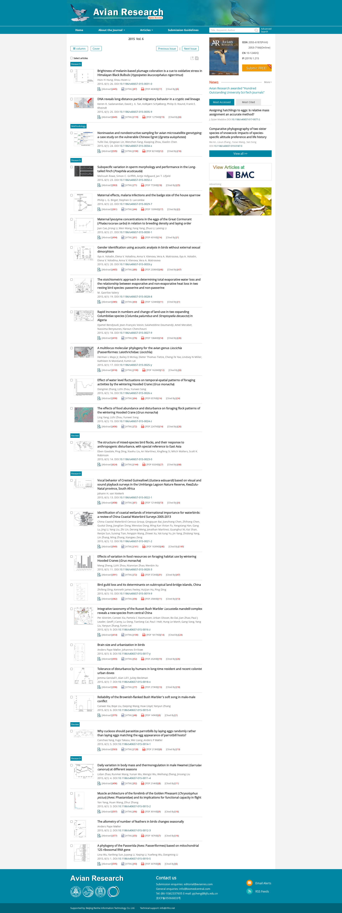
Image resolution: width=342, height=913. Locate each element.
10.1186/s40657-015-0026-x (136, 393)
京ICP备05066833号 (169, 898)
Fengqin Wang (135, 533)
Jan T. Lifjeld (163, 176)
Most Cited (248, 102)
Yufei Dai (102, 142)
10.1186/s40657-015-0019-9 (136, 593)
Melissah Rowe (106, 176)
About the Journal (111, 30)
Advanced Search (266, 30)
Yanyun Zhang (110, 625)
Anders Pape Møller (109, 649)
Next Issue (190, 48)
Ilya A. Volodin (105, 256)
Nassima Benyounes (109, 328)
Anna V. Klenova (146, 256)
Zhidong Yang (191, 533)
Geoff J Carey (114, 621)
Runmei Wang (120, 774)
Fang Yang (139, 228)
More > (268, 82)
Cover (96, 48)
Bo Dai (174, 617)
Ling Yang (103, 417)
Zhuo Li (150, 228)
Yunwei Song (138, 389)
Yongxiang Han (182, 525)
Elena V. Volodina (125, 256)
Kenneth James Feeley (127, 589)
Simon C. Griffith (126, 176)
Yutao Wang (238, 142)
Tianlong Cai (141, 621)
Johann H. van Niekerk (110, 493)
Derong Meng (138, 529)
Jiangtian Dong (122, 525)
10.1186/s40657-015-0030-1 (136, 232)
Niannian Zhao (135, 565)
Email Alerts (263, 883)
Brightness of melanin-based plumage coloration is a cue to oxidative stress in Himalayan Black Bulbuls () (149, 73)
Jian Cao (102, 228)
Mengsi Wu (149, 774)
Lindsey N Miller (191, 357)
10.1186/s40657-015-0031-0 (136, 83)
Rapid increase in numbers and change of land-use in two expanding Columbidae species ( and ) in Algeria (145, 316)
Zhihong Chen (191, 521)
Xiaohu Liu (134, 451)
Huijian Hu (147, 589)
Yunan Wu (135, 774)
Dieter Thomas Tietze (151, 357)
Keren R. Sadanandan (110, 104)
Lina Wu (102, 854)
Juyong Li (129, 854)
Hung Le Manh (171, 621)
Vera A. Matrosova (167, 256)
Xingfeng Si (163, 451)
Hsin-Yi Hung (105, 80)
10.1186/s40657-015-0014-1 (134, 744)
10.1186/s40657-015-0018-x (134, 681)
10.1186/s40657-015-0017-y (134, 653)
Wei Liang (136, 740)
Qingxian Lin (116, 142)
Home (79, 30)
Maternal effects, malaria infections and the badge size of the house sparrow (148, 195)
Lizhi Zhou (123, 389)
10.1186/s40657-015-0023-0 (136, 459)
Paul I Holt (156, 621)
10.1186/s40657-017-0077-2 (246, 119)
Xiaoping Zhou (152, 142)
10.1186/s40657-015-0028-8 (136, 296)
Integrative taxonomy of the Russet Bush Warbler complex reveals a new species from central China (149, 611)
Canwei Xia (118, 617)
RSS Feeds (262, 891)
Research (76, 64)
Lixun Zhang (223, 142)
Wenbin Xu (152, 565)
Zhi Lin (125, 529)
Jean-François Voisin (132, 325)
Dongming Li (170, 854)
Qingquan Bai (153, 521)
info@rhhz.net (167, 908)
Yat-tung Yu (165, 533)
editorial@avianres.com (198, 884)
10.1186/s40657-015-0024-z (136, 421)
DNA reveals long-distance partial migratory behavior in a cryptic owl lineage (148, 99)
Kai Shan (191, 529)
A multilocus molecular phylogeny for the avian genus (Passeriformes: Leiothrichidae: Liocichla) (139, 350)
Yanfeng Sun (115, 854)
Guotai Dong (104, 525)
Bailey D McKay (129, 357)
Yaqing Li (141, 854)
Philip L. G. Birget (107, 200)
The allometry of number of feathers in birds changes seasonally (140, 821)
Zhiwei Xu (151, 533)
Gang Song (188, 621)
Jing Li (104, 529)
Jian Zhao (184, 617)
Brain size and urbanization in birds (121, 645)
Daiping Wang (131, 706)
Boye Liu (116, 706)
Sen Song (251, 142)
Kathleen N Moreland (110, 361)
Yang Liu (115, 529)
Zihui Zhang (131, 802)
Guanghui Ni (177, 529)
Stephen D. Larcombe (131, 200)
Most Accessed (222, 102)
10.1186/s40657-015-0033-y (136, 264)
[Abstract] (107, 89)
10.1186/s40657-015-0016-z (134, 629)
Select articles (81, 58)
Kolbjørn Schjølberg (154, 104)
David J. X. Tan (133, 104)
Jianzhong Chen (172, 521)
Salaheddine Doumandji (159, 325)
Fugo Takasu (122, 740)
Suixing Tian (118, 533)
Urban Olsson (161, 617)
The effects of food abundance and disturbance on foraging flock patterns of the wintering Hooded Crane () (148, 410)
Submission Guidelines (183, 30)
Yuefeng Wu (155, 854)
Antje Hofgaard (146, 176)
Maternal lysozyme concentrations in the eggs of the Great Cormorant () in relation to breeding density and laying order (144, 221)
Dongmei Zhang (106, 389)
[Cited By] (171, 89)
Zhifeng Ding (105, 589)
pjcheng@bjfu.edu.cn (205, 893)
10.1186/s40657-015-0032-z (136, 180)
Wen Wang (125, 228)
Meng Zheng (104, 565)
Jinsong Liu (183, 774)
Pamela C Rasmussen (139, 617)
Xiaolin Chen (169, 142)
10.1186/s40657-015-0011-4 (134, 778)
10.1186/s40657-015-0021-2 (136, 541)
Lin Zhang (103, 537)
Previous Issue (167, 48)
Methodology (78, 126)
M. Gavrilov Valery (108, 292)
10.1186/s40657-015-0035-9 (136, 111)
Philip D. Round (176, 104)
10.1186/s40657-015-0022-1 (136, 497)
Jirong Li (113, 228)
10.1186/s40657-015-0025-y (136, 365)
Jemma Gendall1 (107, 678)
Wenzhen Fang (134, 142)
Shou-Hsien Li (122, 80)
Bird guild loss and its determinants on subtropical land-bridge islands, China (149, 585)
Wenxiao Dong (140, 525)
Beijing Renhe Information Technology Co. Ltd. (110, 908)
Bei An (212, 142)
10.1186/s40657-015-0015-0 (134, 710)
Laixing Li (161, 228)
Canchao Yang (105, 740)
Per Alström (104, 617)
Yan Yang (102, 802)
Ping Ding (120, 451)
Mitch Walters (179, 451)
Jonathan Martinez (158, 529)
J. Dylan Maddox (217, 119)
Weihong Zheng (166, 774)
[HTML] (129, 89)
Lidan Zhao (104, 774)
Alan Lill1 (123, 678)
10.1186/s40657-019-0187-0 (228, 145)
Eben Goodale (105, 451)
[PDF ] (151, 89)
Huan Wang (116, 802)
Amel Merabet (183, 325)
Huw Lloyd (146, 706)
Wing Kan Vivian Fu (161, 525)
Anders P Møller (153, 740)
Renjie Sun (103, 533)
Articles (145, 30)
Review (75, 435)
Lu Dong (128, 621)
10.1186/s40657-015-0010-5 (134, 858)
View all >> (240, 154)
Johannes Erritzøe (132, 649)
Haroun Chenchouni (135, 328)
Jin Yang (177, 533)
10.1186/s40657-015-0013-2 (134, 806)
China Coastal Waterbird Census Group (120, 521)
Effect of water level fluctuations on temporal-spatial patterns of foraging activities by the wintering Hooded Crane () (146, 382)
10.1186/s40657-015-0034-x (136, 145)
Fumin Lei (130, 361)
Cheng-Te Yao (173, 357)
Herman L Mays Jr (107, 357)
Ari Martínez (148, 451)
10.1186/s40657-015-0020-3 (136, 569)
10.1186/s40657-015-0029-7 (136, 204)
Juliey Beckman (139, 678)
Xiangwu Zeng (134, 537)
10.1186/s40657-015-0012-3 (134, 830)
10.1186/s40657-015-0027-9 (136, 332)
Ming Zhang (117, 537)
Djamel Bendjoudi (108, 325)
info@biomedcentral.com (194, 889)
